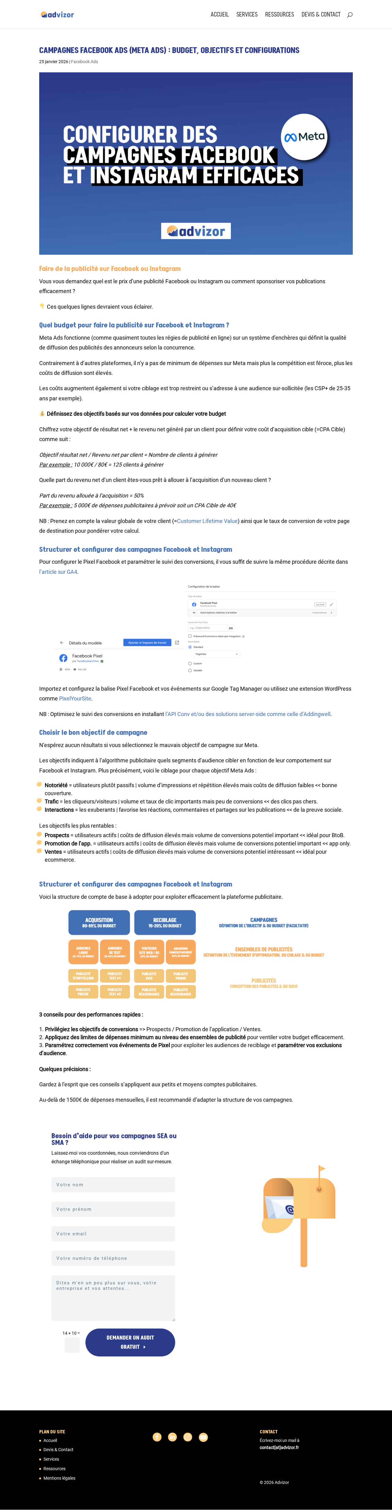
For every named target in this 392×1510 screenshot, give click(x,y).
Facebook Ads (84, 61)
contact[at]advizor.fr (279, 1447)
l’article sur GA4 (58, 572)
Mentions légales (59, 1478)
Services (247, 15)
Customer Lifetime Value (207, 521)
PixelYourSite (75, 698)
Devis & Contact (321, 15)
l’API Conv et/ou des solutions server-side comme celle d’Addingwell (247, 714)
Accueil (220, 15)
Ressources (279, 15)
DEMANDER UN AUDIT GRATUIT (130, 1342)
